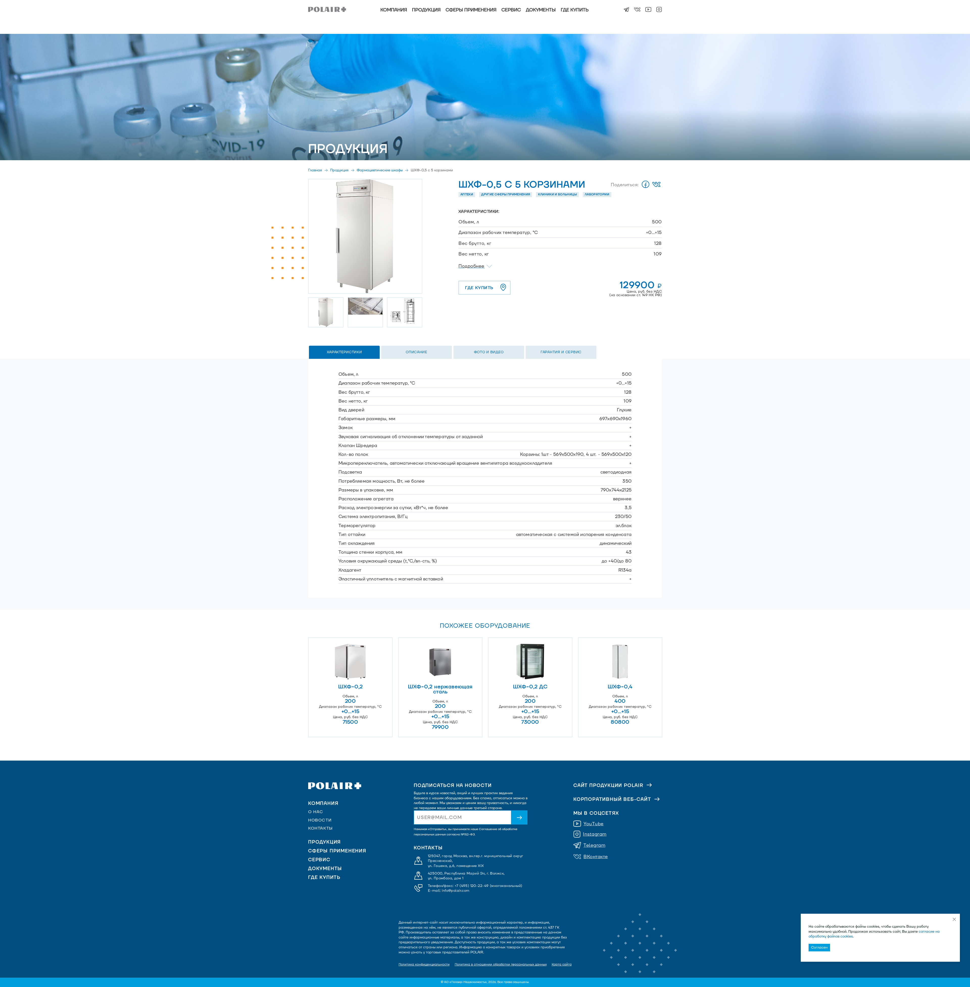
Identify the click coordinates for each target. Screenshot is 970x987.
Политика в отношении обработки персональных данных (501, 964)
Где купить (575, 10)
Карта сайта (562, 964)
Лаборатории (597, 194)
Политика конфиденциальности (424, 964)
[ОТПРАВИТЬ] (519, 817)
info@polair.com (455, 890)
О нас (315, 812)
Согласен (819, 947)
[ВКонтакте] (656, 184)
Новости (320, 820)
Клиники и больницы (557, 194)
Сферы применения (471, 10)
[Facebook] (645, 184)
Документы (541, 10)
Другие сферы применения (505, 194)
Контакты (320, 828)
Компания (393, 10)
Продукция (426, 10)
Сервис (511, 10)
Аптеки (466, 194)
